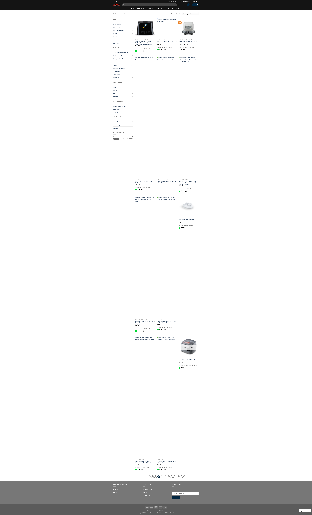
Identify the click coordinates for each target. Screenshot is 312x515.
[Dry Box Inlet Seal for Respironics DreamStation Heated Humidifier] (189, 207)
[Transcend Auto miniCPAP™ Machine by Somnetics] (189, 28)
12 (181, 476)
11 (178, 476)
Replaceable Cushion (119, 68)
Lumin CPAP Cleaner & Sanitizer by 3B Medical (167, 42)
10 (174, 476)
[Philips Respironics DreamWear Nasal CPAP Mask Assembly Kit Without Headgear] (145, 257)
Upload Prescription (148, 492)
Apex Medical (117, 24)
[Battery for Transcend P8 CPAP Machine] (145, 117)
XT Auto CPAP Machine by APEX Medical (187, 360)
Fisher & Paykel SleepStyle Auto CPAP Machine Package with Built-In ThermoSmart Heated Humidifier (145, 43)
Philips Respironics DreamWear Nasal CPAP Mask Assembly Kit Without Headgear (145, 323)
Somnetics (116, 43)
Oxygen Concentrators (173, 8)
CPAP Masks (150, 8)
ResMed (115, 33)
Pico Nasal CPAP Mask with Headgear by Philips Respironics (166, 462)
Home (133, 8)
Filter (116, 138)
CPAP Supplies (160, 8)
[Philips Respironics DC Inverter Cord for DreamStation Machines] (167, 257)
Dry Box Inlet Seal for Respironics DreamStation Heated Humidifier (187, 220)
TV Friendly (116, 74)
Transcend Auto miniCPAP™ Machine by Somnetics (188, 42)
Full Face (115, 90)
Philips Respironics (118, 30)
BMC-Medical (117, 27)
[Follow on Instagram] (193, 1)
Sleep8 (115, 37)
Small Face (116, 109)
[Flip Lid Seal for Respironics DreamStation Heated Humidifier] (145, 397)
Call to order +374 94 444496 (175, 1)
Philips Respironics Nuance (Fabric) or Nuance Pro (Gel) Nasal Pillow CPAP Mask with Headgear (188, 183)
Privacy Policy (151, 510)
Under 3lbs (116, 77)
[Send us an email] (196, 1)
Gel (114, 93)
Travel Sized (116, 71)
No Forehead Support (119, 62)
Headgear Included (118, 59)
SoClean (115, 40)
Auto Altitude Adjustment (120, 52)
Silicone (115, 96)
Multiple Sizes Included (119, 106)
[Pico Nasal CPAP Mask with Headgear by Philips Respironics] (167, 397)
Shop (115, 14)
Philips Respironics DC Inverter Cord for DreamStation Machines (166, 322)
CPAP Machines (140, 8)
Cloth (114, 87)
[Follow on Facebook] (191, 1)
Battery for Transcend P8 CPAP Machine (143, 182)
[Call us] (197, 1)
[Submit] (175, 4)
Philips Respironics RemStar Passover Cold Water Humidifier (167, 182)
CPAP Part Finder (147, 496)
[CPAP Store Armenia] (116, 5)
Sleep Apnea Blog (147, 489)
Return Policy (161, 510)
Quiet (115, 65)
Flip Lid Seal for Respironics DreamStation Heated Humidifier (143, 462)
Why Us (115, 492)
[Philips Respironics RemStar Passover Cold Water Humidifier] (167, 117)
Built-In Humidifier (118, 55)
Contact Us (116, 489)
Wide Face (116, 112)
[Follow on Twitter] (194, 1)
